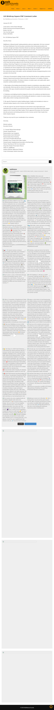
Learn (23, 8)
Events (35, 8)
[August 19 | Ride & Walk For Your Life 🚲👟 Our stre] (15, 212)
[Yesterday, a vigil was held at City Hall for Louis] (39, 261)
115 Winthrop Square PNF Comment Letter (20, 16)
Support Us (42, 8)
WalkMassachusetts (11, 19)
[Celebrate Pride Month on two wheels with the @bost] (39, 385)
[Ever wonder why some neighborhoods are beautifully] (15, 409)
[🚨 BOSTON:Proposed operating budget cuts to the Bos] (15, 385)
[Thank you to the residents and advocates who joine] (39, 335)
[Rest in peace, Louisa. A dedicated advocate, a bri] (15, 286)
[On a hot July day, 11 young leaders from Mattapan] (39, 212)
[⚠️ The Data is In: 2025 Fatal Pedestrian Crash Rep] (15, 360)
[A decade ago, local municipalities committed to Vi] (39, 360)
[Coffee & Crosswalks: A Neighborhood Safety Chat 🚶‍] (15, 311)
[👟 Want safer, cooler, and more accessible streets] (39, 237)
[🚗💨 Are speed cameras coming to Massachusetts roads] (15, 261)
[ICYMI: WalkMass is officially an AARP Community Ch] (39, 286)
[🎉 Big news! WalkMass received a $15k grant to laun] (15, 335)
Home (12, 8)
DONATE (50, 8)
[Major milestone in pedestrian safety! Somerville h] (15, 187)
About (17, 8)
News (29, 8)
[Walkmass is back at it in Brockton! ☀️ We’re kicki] (39, 409)
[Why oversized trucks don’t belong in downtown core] (15, 237)
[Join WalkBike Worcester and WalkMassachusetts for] (39, 187)
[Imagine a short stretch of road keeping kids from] (39, 311)
